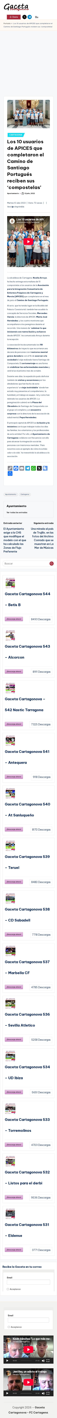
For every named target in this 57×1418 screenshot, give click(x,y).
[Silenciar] (43, 1360)
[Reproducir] (7, 1360)
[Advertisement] (28, 60)
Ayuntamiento (10, 494)
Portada (7, 23)
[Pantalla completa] (47, 1360)
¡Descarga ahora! (14, 619)
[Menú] (36, 17)
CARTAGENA (15, 135)
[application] (28, 1349)
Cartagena (25, 494)
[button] (14, 17)
